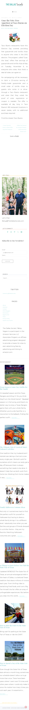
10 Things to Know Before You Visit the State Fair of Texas (14, 566)
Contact (5, 309)
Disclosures (5, 312)
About (4, 305)
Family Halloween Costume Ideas (12, 507)
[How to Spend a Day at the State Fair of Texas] (14, 651)
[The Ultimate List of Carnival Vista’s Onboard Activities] (14, 435)
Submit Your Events (8, 320)
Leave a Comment (17, 17)
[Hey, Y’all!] (14, 196)
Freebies (16, 28)
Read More (14, 417)
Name (3, 255)
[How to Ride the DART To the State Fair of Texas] (14, 613)
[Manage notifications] (26, 707)
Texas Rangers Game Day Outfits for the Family (13, 388)
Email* (3, 249)
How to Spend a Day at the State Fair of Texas (13, 664)
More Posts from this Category (9, 702)
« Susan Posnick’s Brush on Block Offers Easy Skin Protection (8, 127)
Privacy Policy (6, 318)
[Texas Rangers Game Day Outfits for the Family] (14, 375)
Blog (2, 28)
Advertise (5, 307)
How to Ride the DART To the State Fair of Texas (13, 626)
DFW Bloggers (6, 311)
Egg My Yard (6, 314)
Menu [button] (15, 11)
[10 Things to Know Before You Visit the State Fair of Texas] (14, 553)
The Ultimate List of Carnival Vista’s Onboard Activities (13, 448)
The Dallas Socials (14, 4)
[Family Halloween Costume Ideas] (14, 495)
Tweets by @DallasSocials (9, 293)
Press (4, 316)
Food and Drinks (8, 28)
